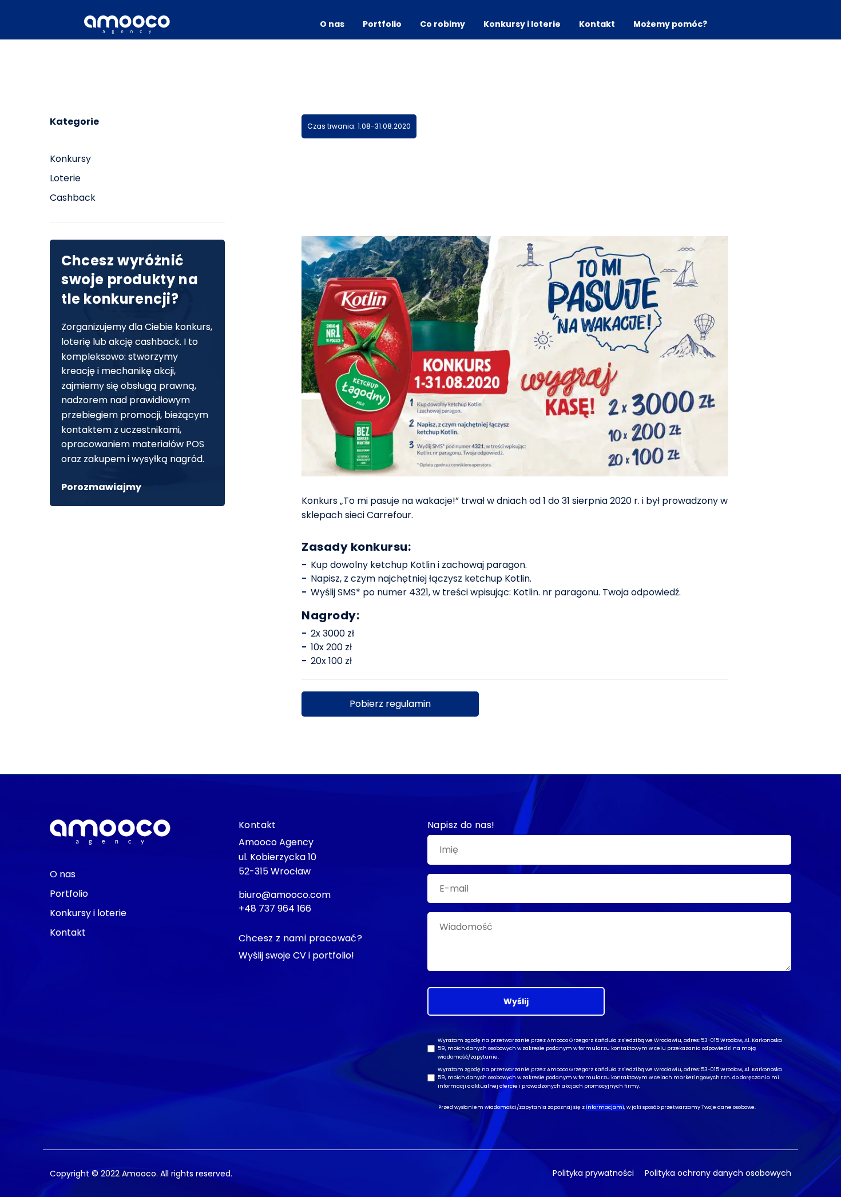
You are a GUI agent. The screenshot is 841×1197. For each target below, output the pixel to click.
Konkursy (70, 158)
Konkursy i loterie (522, 24)
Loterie (65, 178)
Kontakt (597, 24)
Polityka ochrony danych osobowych (718, 1173)
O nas (332, 24)
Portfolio (382, 24)
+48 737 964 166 (275, 908)
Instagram (17, 549)
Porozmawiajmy (101, 487)
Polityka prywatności (593, 1173)
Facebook (17, 497)
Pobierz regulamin (390, 703)
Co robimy (442, 24)
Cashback (73, 197)
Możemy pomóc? (670, 24)
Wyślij (516, 1001)
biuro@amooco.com (17, 625)
